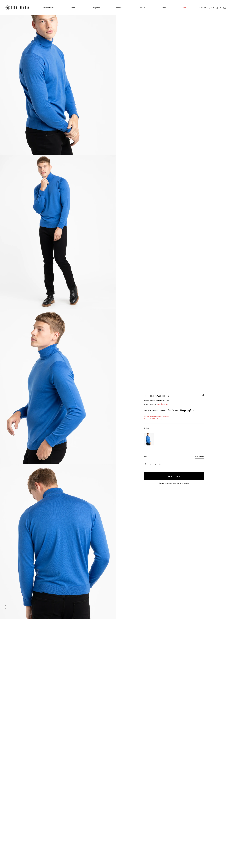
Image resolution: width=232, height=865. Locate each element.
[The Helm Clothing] (17, 7)
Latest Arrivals (48, 7)
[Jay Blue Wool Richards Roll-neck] (149, 439)
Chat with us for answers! (181, 483)
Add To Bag (174, 476)
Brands (72, 7)
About (164, 7)
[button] (5, 602)
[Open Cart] (225, 7)
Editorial (142, 7)
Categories (96, 7)
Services (119, 7)
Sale (184, 7)
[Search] (208, 7)
